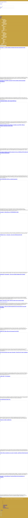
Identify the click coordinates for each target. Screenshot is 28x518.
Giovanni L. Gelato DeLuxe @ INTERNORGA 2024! (9, 212)
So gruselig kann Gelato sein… (5, 399)
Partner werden (3, 19)
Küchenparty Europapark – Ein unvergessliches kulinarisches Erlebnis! (12, 274)
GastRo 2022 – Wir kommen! (5, 376)
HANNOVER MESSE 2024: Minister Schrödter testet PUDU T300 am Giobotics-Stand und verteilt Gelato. (12, 125)
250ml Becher (4, 26)
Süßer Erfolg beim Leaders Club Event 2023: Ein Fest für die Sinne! (12, 300)
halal (3, 27)
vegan (3, 29)
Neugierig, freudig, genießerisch (6, 419)
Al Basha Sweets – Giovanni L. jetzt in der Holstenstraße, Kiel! (11, 234)
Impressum (4, 507)
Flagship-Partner (5, 20)
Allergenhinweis (5, 501)
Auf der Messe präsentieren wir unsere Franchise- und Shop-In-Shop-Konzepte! (14, 452)
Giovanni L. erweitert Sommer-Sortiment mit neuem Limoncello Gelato (12, 47)
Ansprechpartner (5, 500)
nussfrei (4, 28)
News (2, 31)
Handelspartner (4, 24)
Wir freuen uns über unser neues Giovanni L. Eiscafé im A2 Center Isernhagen (14, 352)
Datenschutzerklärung (6, 503)
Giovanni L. (3, 30)
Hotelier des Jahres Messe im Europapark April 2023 (9, 331)
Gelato (2, 25)
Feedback (1, 7)
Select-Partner (4, 21)
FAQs (4, 502)
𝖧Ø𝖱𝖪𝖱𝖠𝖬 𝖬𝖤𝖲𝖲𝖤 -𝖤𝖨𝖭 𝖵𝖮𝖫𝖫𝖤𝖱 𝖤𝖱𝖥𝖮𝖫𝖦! (8, 100)
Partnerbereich (3, 22)
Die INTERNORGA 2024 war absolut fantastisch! (8, 179)
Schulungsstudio (5, 23)
